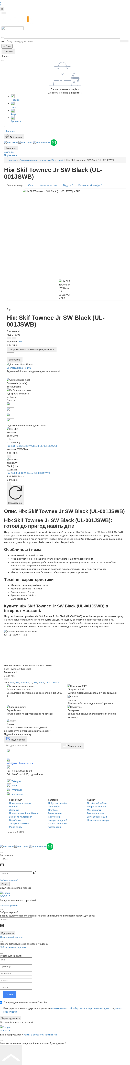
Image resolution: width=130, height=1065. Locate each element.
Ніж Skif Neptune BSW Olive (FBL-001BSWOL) (32, 445)
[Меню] (4, 13)
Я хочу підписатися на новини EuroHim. (25, 1002)
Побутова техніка (57, 803)
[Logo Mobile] (65, 30)
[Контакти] (3, 37)
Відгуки (68, 185)
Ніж (12, 682)
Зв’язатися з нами (97, 816)
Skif (17, 682)
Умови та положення (20, 816)
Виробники (15, 820)
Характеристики (48, 185)
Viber (14, 785)
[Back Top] (11, 1055)
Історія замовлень (97, 806)
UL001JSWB (52, 682)
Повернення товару (20, 803)
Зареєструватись (9, 905)
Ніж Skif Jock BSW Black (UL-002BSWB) (28, 473)
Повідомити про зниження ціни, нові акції (31, 349)
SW (35, 682)
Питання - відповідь (90, 185)
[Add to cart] (9, 456)
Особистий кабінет (97, 803)
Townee (25, 682)
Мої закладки (94, 810)
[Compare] (9, 338)
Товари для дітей (57, 820)
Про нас (13, 806)
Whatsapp (16, 789)
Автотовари (54, 827)
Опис (31, 185)
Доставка (14, 810)
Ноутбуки (53, 810)
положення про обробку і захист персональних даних (81, 1008)
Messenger (17, 794)
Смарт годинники (57, 823)
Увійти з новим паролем (13, 947)
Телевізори (54, 806)
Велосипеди (55, 813)
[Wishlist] (14, 338)
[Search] (122, 41)
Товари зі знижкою (19, 823)
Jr (31, 682)
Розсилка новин (95, 813)
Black (41, 682)
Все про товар (15, 185)
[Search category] (3, 41)
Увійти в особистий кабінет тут (40, 1034)
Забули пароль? (9, 880)
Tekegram (16, 781)
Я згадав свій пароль (11, 937)
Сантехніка (54, 816)
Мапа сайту (15, 827)
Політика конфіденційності (23, 813)
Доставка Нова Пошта (19, 367)
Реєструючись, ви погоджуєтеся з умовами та (62, 1010)
